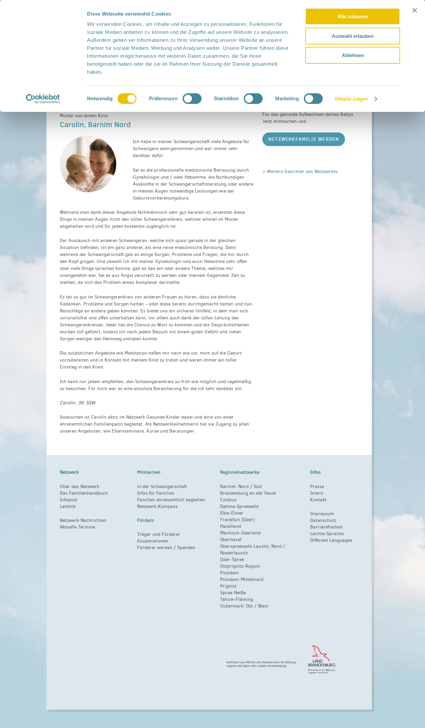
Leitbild (67, 506)
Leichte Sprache (327, 533)
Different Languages (331, 540)
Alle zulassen (352, 16)
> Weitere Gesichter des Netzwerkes (300, 171)
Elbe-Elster (231, 513)
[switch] (192, 98)
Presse (317, 486)
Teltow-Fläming (236, 599)
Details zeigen (351, 99)
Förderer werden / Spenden (166, 547)
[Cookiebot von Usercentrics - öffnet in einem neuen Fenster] (43, 99)
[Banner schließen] (414, 10)
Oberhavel (230, 539)
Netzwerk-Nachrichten (83, 520)
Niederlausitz (234, 553)
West (263, 606)
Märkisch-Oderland (240, 533)
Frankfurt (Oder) (237, 520)
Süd (257, 486)
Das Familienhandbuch (84, 493)
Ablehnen (353, 55)
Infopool (68, 500)
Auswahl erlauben (353, 36)
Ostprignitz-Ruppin (240, 566)
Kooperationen (152, 541)
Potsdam (229, 573)
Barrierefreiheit (326, 527)
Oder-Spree (232, 559)
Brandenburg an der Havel (248, 493)
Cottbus (228, 500)
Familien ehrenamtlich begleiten (171, 500)
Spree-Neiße (233, 593)
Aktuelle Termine (77, 527)
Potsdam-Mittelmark (242, 579)
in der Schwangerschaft (162, 486)
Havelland (230, 526)
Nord (243, 486)
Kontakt (318, 500)
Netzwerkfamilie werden (303, 139)
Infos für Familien (155, 493)
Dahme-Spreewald (239, 506)
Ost (249, 606)
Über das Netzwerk (79, 486)
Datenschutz (323, 520)
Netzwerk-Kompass (157, 506)
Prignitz (228, 586)
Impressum (322, 514)
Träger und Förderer (158, 534)
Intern (316, 493)
